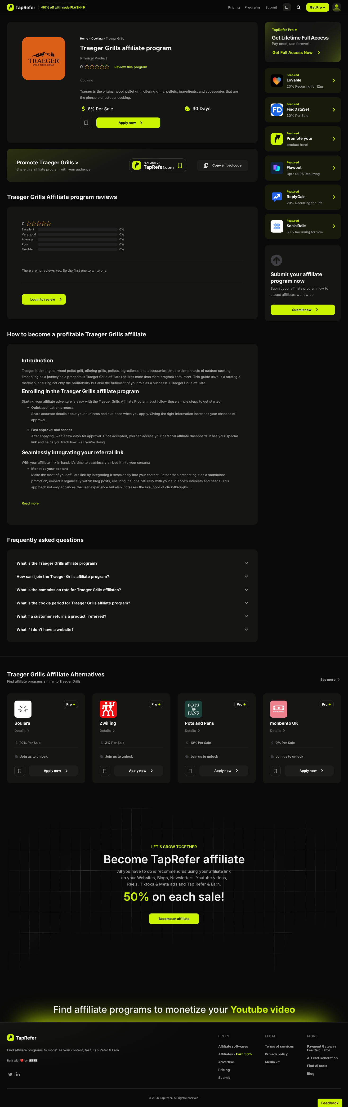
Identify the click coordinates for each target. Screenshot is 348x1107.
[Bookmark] (86, 122)
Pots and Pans (199, 723)
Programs (253, 7)
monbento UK (284, 723)
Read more (30, 503)
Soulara (22, 723)
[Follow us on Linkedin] (18, 1074)
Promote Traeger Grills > (48, 162)
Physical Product (93, 58)
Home (84, 38)
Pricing (234, 7)
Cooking (97, 38)
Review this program (130, 67)
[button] (71, 704)
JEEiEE (32, 1060)
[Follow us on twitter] (10, 1074)
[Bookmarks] (287, 7)
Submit (271, 7)
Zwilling (108, 723)
